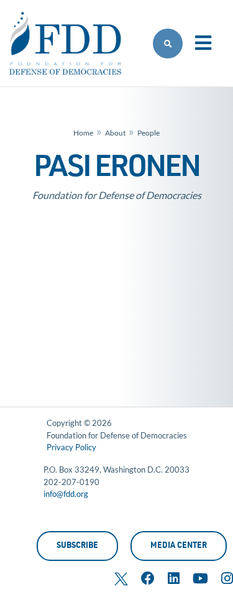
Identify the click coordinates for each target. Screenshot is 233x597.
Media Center (178, 546)
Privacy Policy (71, 447)
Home (83, 132)
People (148, 132)
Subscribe (77, 546)
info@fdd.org (65, 494)
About (115, 132)
